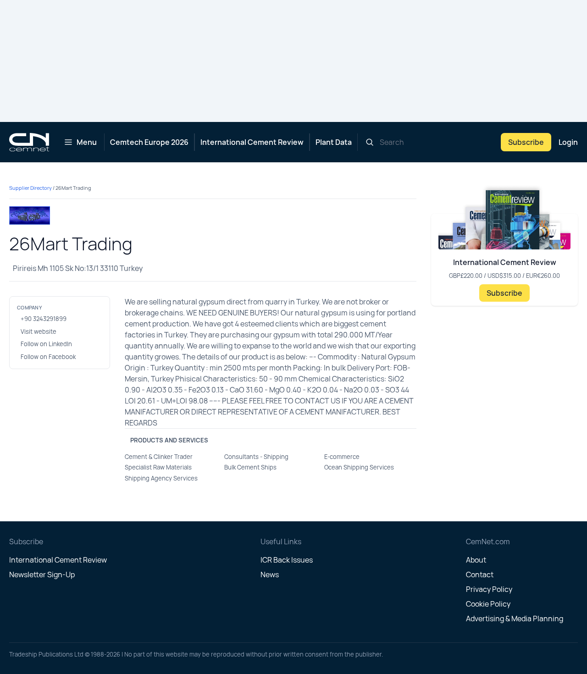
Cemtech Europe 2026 (149, 142)
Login (568, 142)
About (476, 560)
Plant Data (334, 142)
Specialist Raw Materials (158, 467)
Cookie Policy (488, 604)
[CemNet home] (29, 142)
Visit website (38, 331)
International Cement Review (252, 142)
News (269, 574)
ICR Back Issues (286, 560)
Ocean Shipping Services (359, 467)
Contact (479, 574)
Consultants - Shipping (256, 457)
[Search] (369, 142)
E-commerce (342, 457)
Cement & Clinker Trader (159, 457)
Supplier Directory (30, 187)
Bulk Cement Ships (250, 467)
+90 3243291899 (43, 319)
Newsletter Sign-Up (42, 574)
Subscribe (526, 142)
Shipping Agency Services (161, 478)
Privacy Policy (489, 589)
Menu (87, 142)
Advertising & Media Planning (514, 618)
